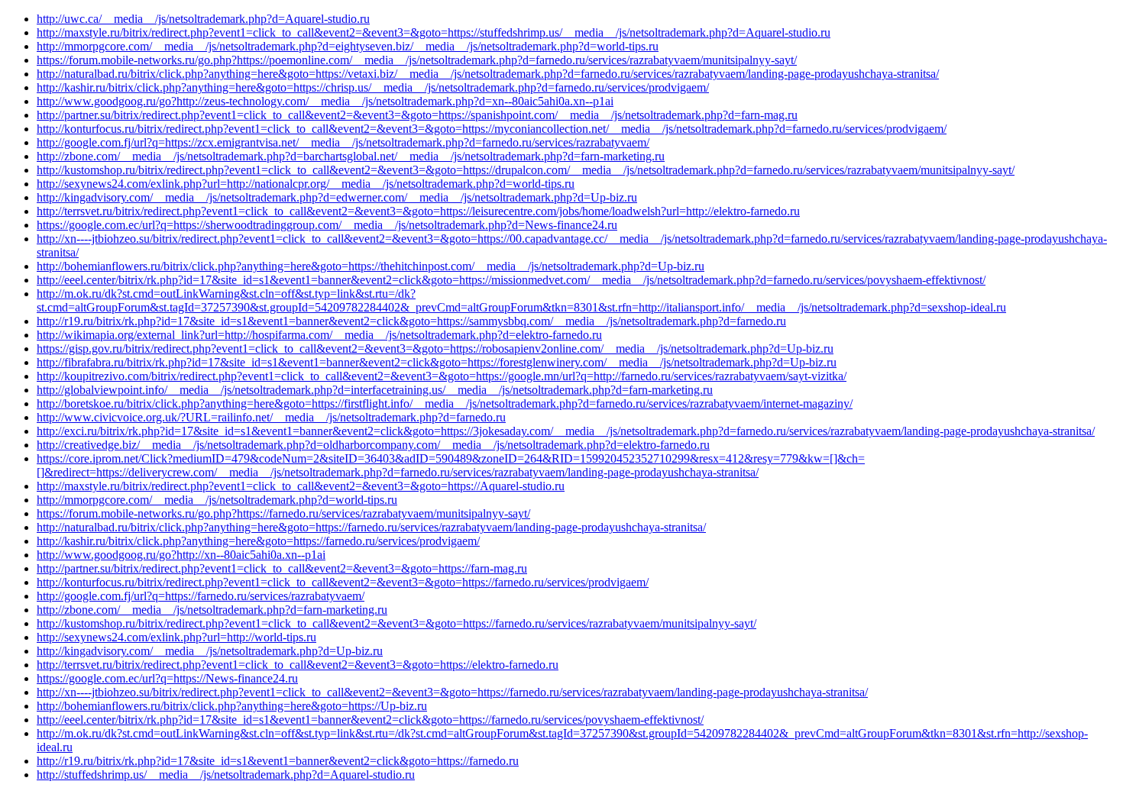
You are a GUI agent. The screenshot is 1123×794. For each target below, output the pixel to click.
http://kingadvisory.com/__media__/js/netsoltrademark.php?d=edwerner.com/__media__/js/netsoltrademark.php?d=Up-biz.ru (337, 197)
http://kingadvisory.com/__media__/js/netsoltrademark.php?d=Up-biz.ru (210, 650)
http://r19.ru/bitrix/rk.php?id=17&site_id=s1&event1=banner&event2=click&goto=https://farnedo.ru (278, 760)
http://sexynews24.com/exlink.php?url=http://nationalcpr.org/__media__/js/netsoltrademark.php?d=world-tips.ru (305, 183)
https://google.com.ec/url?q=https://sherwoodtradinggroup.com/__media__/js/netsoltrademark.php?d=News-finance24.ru (327, 224)
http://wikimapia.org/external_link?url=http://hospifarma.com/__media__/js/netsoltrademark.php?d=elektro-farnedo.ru (319, 334)
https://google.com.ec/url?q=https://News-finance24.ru (167, 678)
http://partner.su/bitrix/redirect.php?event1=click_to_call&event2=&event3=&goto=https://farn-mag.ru (282, 568)
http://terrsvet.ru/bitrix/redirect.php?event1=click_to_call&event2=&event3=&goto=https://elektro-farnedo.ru (297, 664)
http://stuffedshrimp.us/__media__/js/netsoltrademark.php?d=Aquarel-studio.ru (226, 774)
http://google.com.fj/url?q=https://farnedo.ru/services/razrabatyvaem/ (200, 595)
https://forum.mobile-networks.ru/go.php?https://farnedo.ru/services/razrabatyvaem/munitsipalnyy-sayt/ (283, 513)
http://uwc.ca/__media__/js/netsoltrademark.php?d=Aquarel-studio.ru (203, 18)
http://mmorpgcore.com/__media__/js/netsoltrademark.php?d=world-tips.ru (217, 499)
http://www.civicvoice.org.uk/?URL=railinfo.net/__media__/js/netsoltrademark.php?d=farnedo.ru (271, 417)
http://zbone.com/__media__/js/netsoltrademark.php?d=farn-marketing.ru (212, 609)
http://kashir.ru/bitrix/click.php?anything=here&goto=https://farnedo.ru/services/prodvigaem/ (258, 540)
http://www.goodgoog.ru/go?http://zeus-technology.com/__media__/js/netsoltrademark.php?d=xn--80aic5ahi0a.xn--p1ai (325, 101)
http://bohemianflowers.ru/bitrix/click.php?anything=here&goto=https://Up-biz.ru (232, 705)
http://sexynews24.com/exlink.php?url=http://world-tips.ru (176, 637)
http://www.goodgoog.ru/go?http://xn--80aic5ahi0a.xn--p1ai (181, 554)
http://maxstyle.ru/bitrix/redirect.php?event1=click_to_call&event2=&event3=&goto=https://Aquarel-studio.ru (301, 485)
